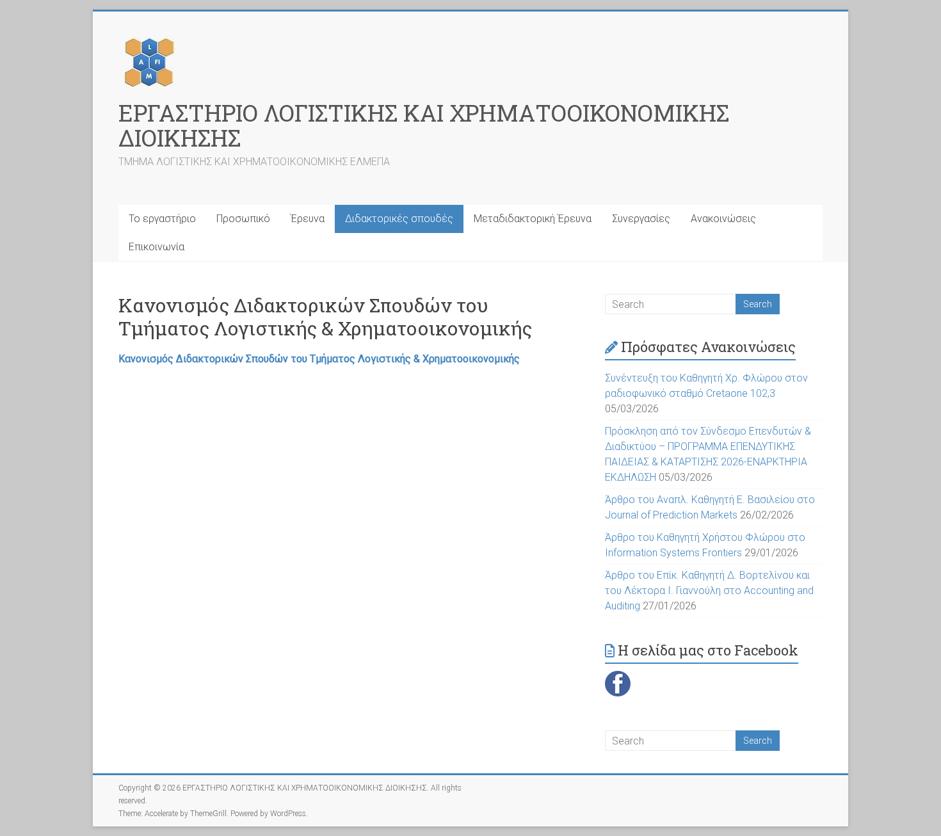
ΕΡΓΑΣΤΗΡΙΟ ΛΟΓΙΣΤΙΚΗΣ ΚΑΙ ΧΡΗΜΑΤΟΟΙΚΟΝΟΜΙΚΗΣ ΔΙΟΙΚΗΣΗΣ (423, 125)
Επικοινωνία (156, 247)
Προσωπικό (243, 219)
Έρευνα (308, 219)
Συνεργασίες (641, 219)
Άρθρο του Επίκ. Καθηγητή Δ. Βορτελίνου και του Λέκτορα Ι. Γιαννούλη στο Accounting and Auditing (709, 590)
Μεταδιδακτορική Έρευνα (532, 219)
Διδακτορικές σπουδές (399, 219)
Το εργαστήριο (162, 219)
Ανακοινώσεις (723, 219)
